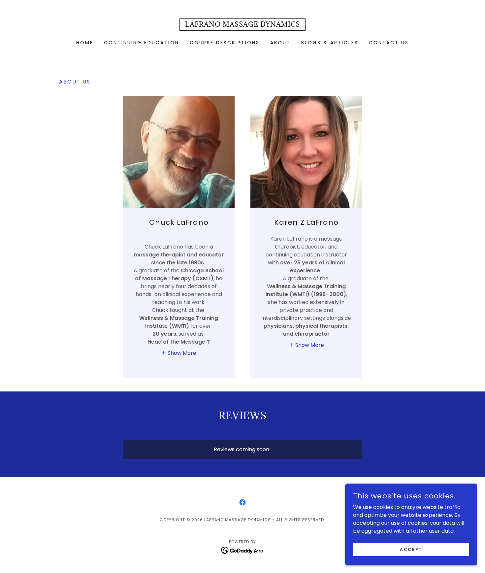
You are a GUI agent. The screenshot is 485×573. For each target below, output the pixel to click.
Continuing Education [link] (141, 42)
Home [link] (84, 42)
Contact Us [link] (389, 42)
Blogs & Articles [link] (329, 42)
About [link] (280, 42)
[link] (242, 25)
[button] (178, 353)
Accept (411, 549)
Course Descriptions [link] (225, 42)
